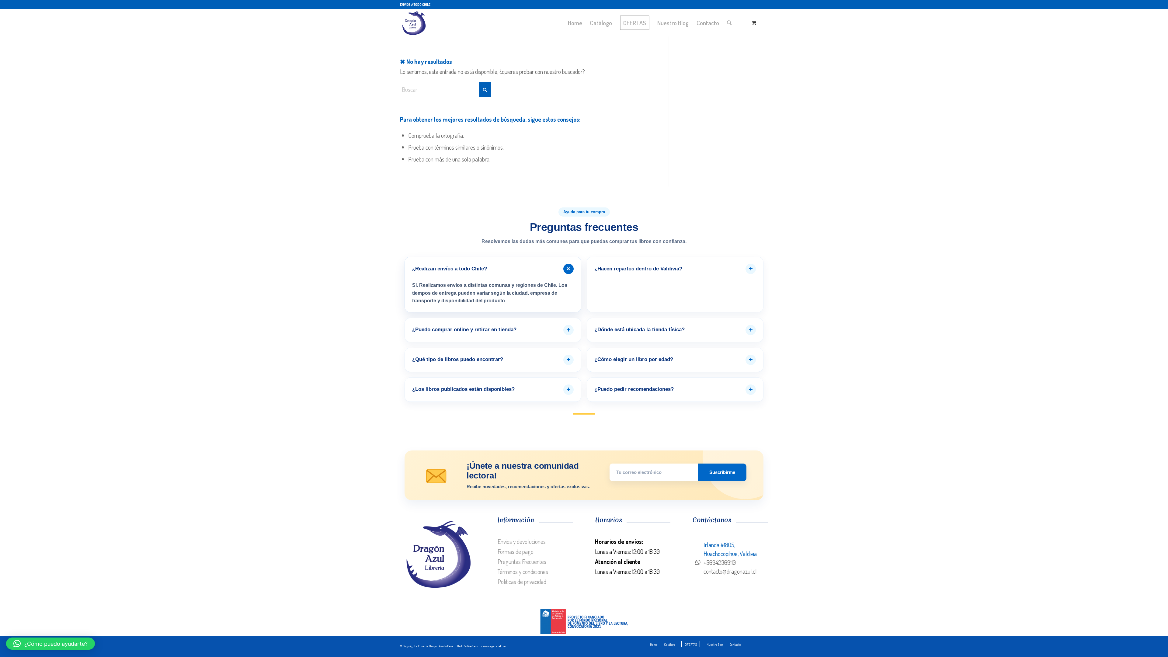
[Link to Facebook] (763, 4)
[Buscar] (729, 22)
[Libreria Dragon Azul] (413, 22)
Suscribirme (722, 472)
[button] (50, 644)
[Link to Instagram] (754, 4)
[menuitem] (575, 22)
